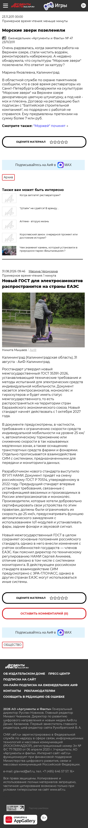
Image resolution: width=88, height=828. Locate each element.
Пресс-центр (59, 673)
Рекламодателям (39, 691)
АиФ (33, 350)
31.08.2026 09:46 (13, 271)
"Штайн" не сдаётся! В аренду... (39, 208)
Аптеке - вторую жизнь (34, 221)
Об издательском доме (24, 673)
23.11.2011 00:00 (12, 17)
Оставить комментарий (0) (44, 613)
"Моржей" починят (49, 126)
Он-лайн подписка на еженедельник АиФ (40, 685)
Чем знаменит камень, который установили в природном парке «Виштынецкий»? (48, 249)
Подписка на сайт (19, 679)
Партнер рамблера (38, 808)
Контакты (12, 691)
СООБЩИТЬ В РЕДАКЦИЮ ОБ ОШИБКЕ (33, 697)
